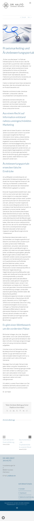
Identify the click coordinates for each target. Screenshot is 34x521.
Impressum (22, 493)
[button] (4, 437)
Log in (26, 504)
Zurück (24, 17)
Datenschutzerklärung (24, 497)
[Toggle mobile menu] (30, 3)
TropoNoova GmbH (19, 504)
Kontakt (22, 489)
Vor (29, 17)
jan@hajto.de (11, 476)
